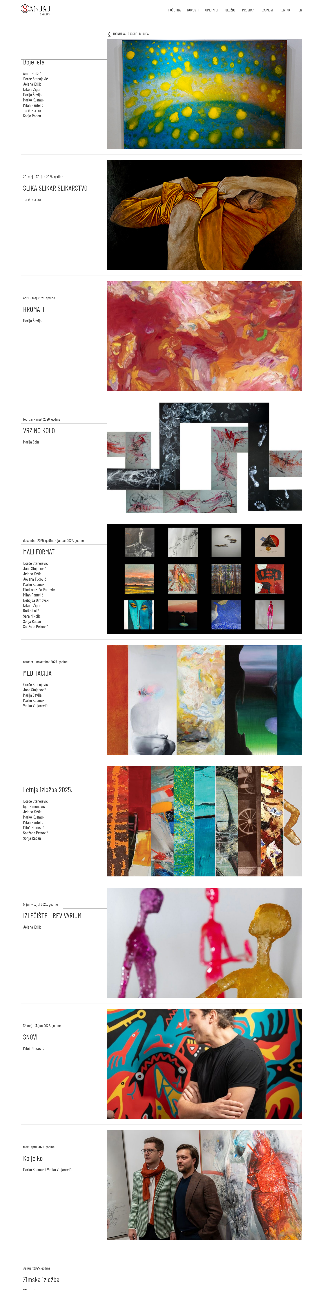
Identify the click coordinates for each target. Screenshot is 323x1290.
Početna (174, 9)
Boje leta (34, 61)
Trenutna (119, 33)
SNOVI (30, 1036)
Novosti (193, 9)
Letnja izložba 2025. (47, 789)
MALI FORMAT (39, 551)
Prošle (132, 33)
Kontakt (286, 9)
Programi (248, 9)
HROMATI (33, 309)
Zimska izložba (41, 1279)
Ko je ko (33, 1158)
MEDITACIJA (37, 672)
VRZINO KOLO (39, 430)
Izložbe (230, 9)
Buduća (144, 33)
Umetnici (211, 9)
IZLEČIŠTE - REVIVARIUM (52, 915)
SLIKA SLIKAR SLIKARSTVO (55, 187)
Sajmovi (267, 9)
